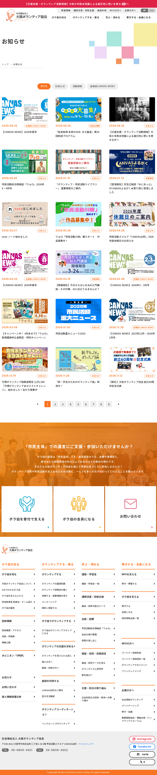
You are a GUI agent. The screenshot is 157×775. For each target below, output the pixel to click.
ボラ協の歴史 (8, 607)
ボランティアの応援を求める (58, 646)
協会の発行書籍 (89, 634)
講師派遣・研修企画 (84, 10)
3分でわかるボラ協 (11, 589)
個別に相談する (49, 607)
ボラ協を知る (59, 17)
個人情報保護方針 (11, 696)
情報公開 (6, 642)
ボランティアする (51, 574)
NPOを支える (129, 574)
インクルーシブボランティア (56, 723)
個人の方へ (47, 661)
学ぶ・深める (113, 17)
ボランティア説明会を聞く (54, 589)
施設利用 (101, 10)
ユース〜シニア (49, 601)
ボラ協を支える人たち (12, 595)
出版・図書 (88, 619)
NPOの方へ (115, 10)
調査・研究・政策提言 (94, 653)
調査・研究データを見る (93, 662)
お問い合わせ (9, 687)
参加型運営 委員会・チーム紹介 (17, 601)
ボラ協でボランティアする (56, 621)
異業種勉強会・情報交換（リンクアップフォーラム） (137, 719)
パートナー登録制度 (131, 652)
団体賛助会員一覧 (130, 618)
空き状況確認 (48, 696)
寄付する (126, 606)
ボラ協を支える (130, 596)
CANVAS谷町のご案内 (52, 690)
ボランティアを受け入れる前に (57, 655)
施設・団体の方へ (50, 667)
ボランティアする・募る (86, 17)
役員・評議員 (8, 636)
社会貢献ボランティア (132, 699)
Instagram (144, 739)
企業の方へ (130, 10)
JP (144, 10)
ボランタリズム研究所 (92, 668)
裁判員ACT (87, 675)
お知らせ (7, 677)
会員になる (127, 612)
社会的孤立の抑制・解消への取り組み (97, 699)
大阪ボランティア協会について (17, 583)
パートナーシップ (130, 705)
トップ (5, 64)
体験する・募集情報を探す (55, 595)
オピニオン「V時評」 (13, 655)
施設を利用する (50, 681)
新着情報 (65, 10)
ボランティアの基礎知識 (53, 583)
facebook (144, 746)
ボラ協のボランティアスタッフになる (57, 632)
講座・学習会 (89, 574)
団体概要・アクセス (11, 630)
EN (151, 10)
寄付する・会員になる (138, 17)
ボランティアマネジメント (134, 664)
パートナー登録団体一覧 (133, 658)
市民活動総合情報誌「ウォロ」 (97, 628)
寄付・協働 (127, 711)
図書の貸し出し (89, 640)
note (145, 754)
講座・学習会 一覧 (90, 583)
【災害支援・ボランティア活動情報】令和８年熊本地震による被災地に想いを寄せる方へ (77, 4)
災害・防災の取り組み (94, 688)
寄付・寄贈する (129, 583)
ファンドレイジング (131, 671)
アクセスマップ (85, 744)
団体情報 (7, 621)
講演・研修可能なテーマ (93, 606)
